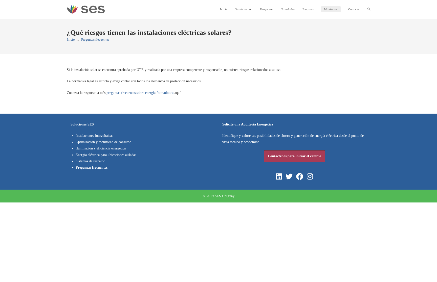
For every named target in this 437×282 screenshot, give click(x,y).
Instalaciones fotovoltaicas (94, 136)
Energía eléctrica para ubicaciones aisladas (106, 155)
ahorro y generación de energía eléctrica (309, 136)
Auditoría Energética (257, 124)
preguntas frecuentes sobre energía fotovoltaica (139, 93)
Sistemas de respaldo (90, 161)
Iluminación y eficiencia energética (101, 148)
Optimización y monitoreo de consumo (103, 142)
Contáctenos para (294, 156)
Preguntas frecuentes (95, 39)
